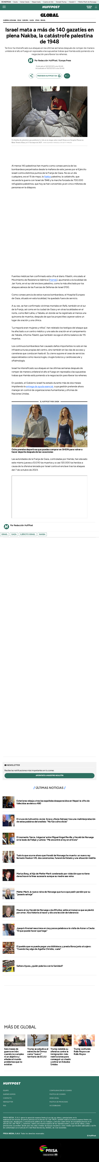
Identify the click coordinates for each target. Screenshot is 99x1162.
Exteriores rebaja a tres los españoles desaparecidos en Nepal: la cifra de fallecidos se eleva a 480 (52, 802)
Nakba (47, 176)
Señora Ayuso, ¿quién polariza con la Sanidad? (39, 966)
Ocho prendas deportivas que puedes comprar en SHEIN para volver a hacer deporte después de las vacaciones (47, 450)
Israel (42, 20)
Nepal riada (36, 2)
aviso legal (54, 1098)
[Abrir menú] (4, 7)
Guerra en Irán (48, 2)
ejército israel (27, 534)
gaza (13, 534)
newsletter (8, 1102)
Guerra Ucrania (9, 20)
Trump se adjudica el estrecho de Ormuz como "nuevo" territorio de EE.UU (37, 1053)
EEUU (19, 20)
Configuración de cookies (61, 1090)
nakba (42, 534)
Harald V (72, 2)
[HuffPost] (12, 1082)
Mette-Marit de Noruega (87, 2)
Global (49, 15)
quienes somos (9, 1094)
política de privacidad (59, 1102)
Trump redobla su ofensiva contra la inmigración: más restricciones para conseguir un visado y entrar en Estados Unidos (61, 1057)
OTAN (37, 20)
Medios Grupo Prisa (49, 1154)
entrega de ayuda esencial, (39, 386)
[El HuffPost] (51, 7)
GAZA (32, 20)
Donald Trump (61, 2)
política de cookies (57, 1094)
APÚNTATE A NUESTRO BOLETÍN (49, 775)
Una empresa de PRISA (49, 1148)
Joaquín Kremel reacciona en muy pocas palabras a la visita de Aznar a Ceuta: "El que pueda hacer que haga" (55, 929)
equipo (6, 1090)
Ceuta (15, 2)
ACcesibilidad (55, 1105)
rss (4, 1105)
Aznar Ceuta (24, 2)
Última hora (89, 7)
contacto (7, 1098)
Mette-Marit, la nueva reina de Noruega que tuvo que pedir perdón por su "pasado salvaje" (53, 893)
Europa (25, 20)
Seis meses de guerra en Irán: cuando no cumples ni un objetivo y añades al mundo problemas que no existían (14, 1057)
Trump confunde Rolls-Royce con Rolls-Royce (82, 1052)
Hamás (53, 279)
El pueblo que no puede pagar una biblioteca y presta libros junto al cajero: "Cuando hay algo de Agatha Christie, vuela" (53, 947)
